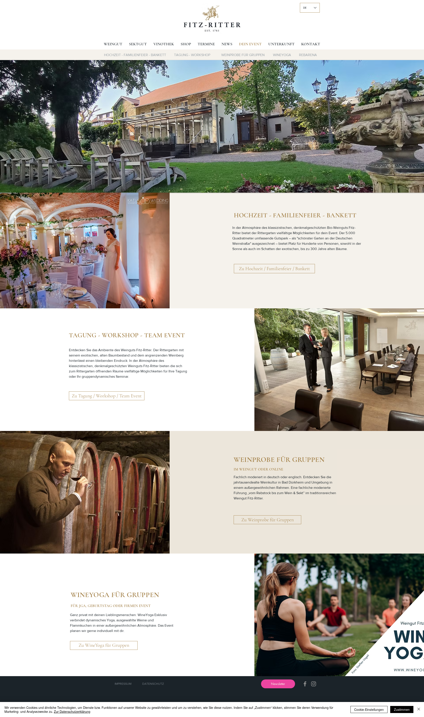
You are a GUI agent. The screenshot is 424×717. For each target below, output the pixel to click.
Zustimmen (402, 709)
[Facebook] (305, 684)
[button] (212, 126)
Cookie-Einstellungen (369, 709)
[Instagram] (313, 684)
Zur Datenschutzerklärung (72, 711)
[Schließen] (418, 709)
